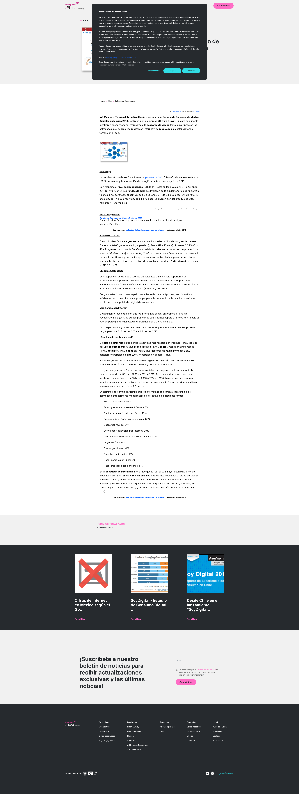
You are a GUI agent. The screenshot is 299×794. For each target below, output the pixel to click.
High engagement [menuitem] (107, 740)
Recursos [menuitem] (164, 722)
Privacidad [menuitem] (217, 731)
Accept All (172, 71)
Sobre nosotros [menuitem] (194, 727)
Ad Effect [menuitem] (131, 740)
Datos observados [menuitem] (107, 736)
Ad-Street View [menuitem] (134, 750)
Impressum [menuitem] (218, 740)
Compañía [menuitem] (191, 722)
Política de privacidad (206, 670)
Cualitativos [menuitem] (104, 731)
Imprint (133, 57)
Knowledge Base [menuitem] (167, 727)
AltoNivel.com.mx (177, 111)
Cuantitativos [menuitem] (104, 727)
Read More (81, 619)
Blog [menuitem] (162, 731)
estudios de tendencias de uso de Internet (145, 230)
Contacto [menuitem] (191, 740)
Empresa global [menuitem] (193, 731)
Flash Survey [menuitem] (133, 727)
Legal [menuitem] (215, 722)
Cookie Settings (153, 71)
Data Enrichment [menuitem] (134, 731)
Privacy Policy (111, 57)
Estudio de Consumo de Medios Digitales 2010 (121, 218)
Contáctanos (223, 5)
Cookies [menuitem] (216, 736)
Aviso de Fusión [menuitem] (220, 727)
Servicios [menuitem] (103, 722)
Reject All (191, 71)
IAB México (196, 111)
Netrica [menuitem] (130, 736)
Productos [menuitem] (132, 722)
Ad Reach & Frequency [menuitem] (137, 745)
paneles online (153, 177)
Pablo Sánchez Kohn (111, 523)
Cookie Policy (124, 57)
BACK (86, 20)
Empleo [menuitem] (190, 736)
